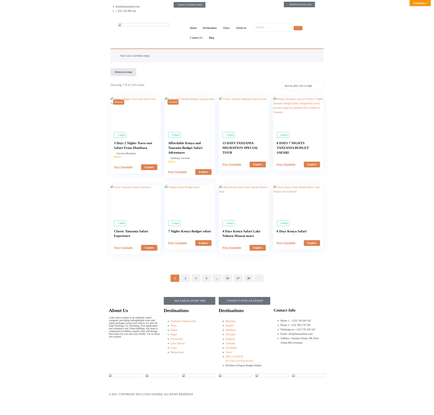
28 (248, 278)
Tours (226, 27)
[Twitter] (241, 6)
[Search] (298, 28)
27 (238, 278)
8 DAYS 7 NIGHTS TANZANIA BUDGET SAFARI (293, 147)
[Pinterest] (259, 6)
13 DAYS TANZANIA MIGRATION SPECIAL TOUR (240, 147)
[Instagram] (232, 6)
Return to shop (123, 72)
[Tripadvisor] (250, 6)
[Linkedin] (223, 16)
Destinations (210, 27)
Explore (149, 167)
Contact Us (196, 37)
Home (193, 27)
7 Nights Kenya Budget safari (189, 231)
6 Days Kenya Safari (292, 231)
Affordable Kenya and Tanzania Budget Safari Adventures (185, 147)
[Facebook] (223, 6)
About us (241, 27)
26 (227, 278)
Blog (211, 37)
